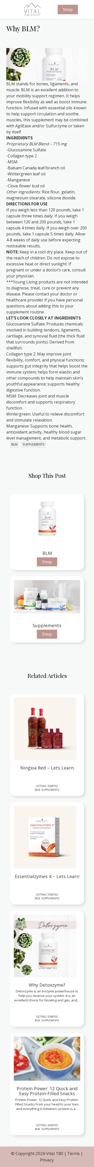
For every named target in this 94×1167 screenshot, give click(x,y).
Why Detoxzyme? (47, 985)
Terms (73, 1153)
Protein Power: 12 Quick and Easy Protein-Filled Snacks (47, 1091)
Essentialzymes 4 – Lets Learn (47, 876)
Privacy (47, 1160)
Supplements (34, 444)
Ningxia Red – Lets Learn (47, 767)
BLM (14, 444)
